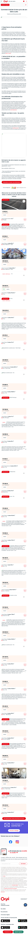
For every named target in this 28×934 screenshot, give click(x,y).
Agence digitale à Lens (21, 187)
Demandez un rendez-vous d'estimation (11, 182)
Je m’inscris (23, 863)
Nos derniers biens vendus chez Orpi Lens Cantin (14, 818)
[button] (14, 908)
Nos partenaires (4, 911)
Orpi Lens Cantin (11, 1)
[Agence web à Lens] (13, 187)
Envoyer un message (14, 830)
